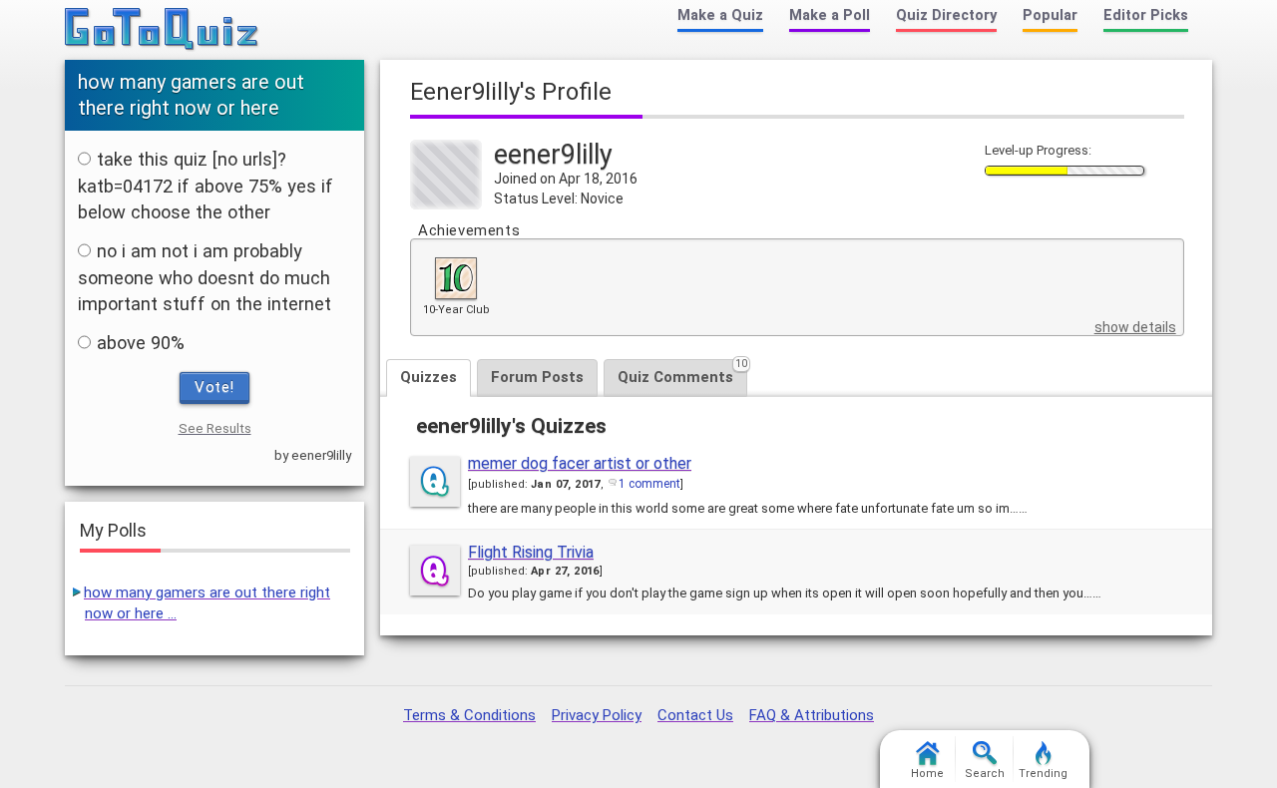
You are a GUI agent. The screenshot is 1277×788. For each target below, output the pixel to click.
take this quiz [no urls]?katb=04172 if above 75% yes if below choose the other (205, 185)
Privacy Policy (596, 715)
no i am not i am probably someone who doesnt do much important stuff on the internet (204, 277)
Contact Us (695, 715)
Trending (1043, 773)
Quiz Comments (682, 372)
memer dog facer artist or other (579, 463)
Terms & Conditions (469, 715)
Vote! (214, 387)
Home (927, 773)
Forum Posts (537, 377)
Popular (1050, 15)
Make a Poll (829, 15)
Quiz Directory (946, 15)
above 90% (141, 342)
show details (1135, 327)
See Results (215, 428)
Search (985, 773)
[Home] (162, 30)
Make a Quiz (720, 15)
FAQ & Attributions (811, 715)
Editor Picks (1145, 15)
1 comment (649, 484)
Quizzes (428, 377)
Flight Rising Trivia (531, 552)
